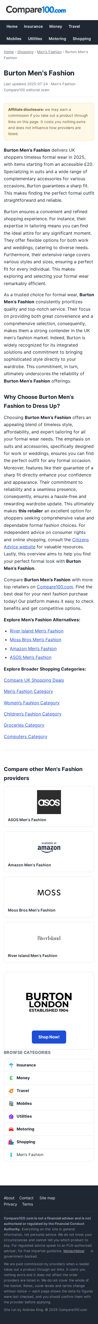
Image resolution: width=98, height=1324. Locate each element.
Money (55, 26)
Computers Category (25, 736)
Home (12, 26)
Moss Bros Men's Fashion (32, 910)
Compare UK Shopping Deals (34, 680)
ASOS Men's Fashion (27, 819)
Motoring (57, 38)
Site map (47, 1197)
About (9, 1197)
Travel (74, 26)
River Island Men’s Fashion (36, 631)
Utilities (35, 38)
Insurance (33, 26)
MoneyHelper (74, 1251)
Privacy (10, 1204)
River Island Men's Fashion (32, 955)
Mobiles (14, 38)
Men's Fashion (49, 52)
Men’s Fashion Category (28, 691)
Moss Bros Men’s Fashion (35, 639)
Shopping (82, 38)
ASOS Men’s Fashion (30, 657)
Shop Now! (49, 1036)
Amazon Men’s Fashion (33, 648)
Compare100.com (55, 586)
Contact (26, 1197)
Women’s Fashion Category (32, 702)
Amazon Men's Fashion (29, 865)
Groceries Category (24, 725)
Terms (27, 1204)
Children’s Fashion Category (33, 714)
